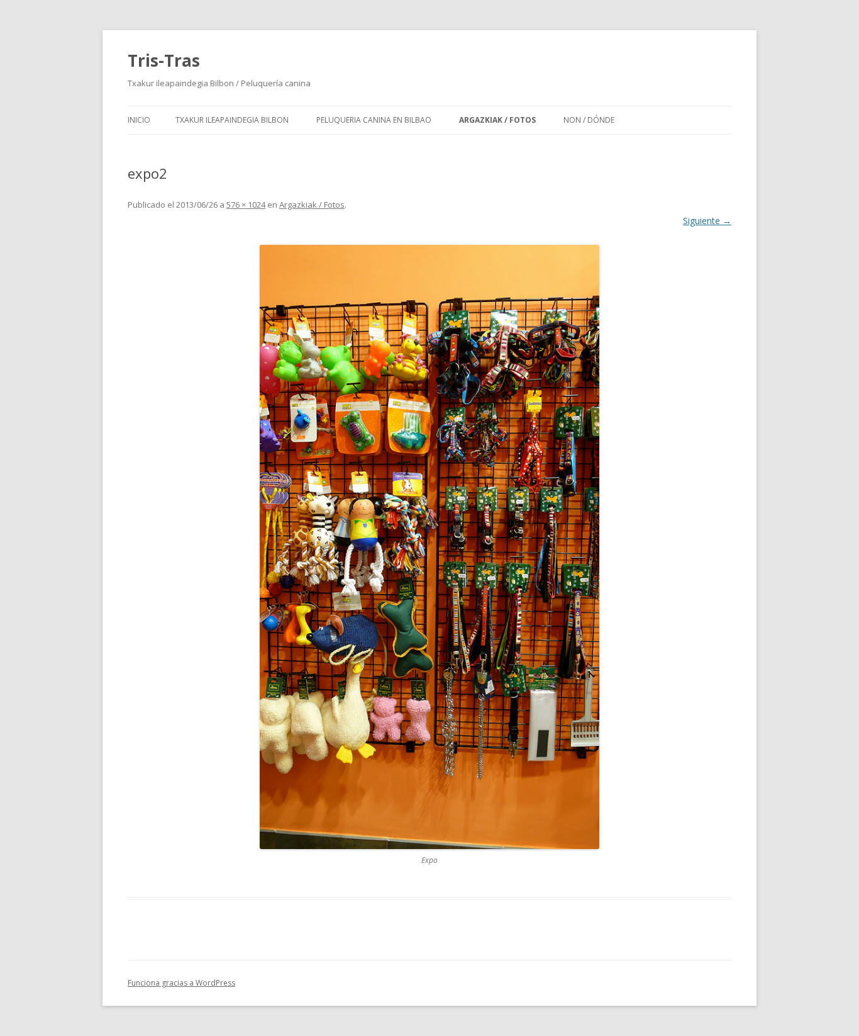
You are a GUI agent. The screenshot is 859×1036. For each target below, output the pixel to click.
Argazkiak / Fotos (497, 120)
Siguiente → (707, 221)
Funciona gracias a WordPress (181, 982)
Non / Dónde (588, 120)
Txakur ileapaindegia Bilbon (232, 120)
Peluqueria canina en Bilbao (373, 120)
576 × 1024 (245, 204)
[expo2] (429, 547)
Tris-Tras (164, 60)
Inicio (139, 120)
